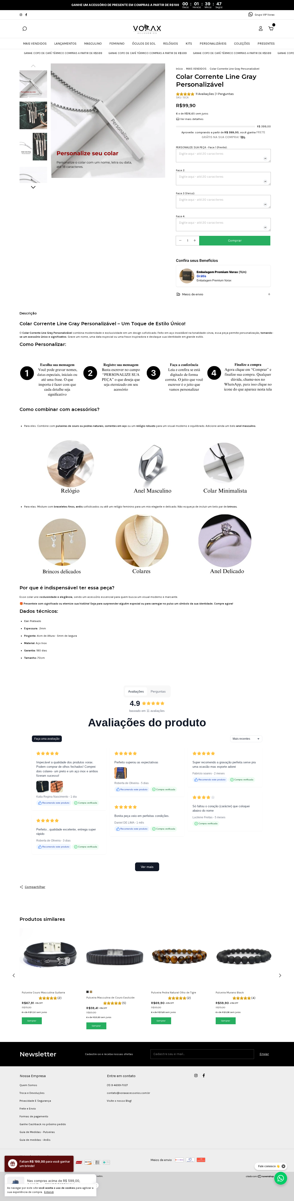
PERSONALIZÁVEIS (213, 44)
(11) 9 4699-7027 (117, 1085)
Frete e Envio (28, 1108)
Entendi (49, 1192)
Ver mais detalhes (192, 119)
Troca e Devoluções (32, 1093)
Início (179, 68)
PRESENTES (266, 44)
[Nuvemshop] (260, 1177)
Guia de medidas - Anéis (35, 1139)
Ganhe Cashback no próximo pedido (43, 1124)
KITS (189, 44)
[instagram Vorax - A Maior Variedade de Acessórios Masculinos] (21, 14)
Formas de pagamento (34, 1116)
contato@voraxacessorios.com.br (128, 1093)
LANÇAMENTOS (65, 44)
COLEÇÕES (242, 44)
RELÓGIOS (170, 44)
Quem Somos (28, 1085)
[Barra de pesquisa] (25, 29)
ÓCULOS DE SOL (143, 44)
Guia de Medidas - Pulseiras (37, 1132)
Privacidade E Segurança (35, 1100)
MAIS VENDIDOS (35, 44)
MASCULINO (93, 44)
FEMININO (116, 44)
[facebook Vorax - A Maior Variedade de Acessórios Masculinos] (26, 14)
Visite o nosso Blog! (119, 1100)
